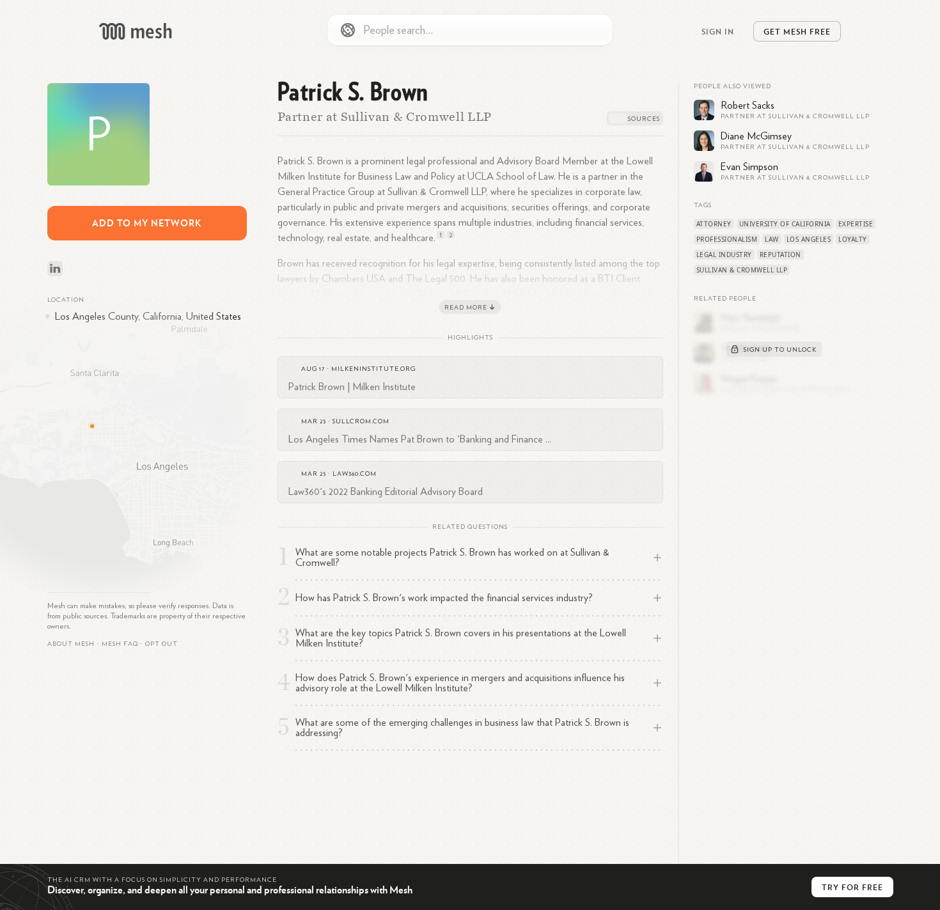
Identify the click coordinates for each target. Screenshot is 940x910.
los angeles (809, 239)
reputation (780, 254)
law (772, 239)
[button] (120, 644)
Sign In (717, 31)
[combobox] (470, 30)
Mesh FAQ (120, 644)
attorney (714, 223)
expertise (855, 223)
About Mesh (71, 644)
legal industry (724, 254)
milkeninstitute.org (373, 369)
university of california (785, 223)
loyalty (852, 239)
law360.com (355, 474)
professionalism (727, 239)
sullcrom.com (361, 421)
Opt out (161, 644)
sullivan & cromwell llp (742, 269)
